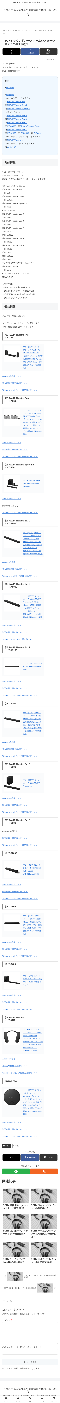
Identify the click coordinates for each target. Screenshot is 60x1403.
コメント (7, 1320)
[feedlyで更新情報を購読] (16, 1171)
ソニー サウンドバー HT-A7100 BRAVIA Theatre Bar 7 (32, 666)
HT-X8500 (24, 133)
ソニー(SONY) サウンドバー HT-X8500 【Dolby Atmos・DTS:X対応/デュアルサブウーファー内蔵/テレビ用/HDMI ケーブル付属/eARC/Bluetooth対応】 (32, 925)
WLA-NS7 (11, 147)
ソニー (7, 1146)
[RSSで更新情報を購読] (44, 1171)
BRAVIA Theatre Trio (16, 101)
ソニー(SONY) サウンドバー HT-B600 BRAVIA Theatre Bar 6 (32, 783)
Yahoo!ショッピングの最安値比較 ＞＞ (20, 390)
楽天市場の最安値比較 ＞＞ (15, 383)
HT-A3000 (11, 126)
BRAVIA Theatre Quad (17, 105)
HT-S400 (37, 133)
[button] (48, 51)
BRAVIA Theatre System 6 (18, 109)
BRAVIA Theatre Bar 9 (17, 116)
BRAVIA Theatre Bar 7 (17, 122)
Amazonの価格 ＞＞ (11, 376)
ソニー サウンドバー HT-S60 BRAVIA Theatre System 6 (32, 484)
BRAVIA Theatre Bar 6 (29, 126)
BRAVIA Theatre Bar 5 (17, 130)
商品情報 (10, 87)
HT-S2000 (11, 133)
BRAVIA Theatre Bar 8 (17, 119)
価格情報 (10, 95)
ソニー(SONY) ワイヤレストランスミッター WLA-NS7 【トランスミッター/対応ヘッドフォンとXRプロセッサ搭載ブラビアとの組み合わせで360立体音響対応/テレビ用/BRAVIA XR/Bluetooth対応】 (32, 1102)
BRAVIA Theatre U (15, 140)
